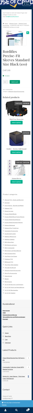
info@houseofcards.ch (12, 16)
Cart (6, 339)
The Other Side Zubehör (11, 264)
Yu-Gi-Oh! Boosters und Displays (14, 284)
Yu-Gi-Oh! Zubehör (10, 293)
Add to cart (14, 82)
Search (16, 410)
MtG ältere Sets (9, 242)
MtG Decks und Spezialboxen (13, 250)
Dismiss (4, 405)
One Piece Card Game (11, 256)
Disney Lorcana (9, 211)
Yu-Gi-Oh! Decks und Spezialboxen (14, 287)
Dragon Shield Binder (11, 214)
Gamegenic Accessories (11, 231)
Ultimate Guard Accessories (16, 91)
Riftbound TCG (9, 262)
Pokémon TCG (9, 259)
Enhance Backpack (10, 225)
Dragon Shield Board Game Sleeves (14, 217)
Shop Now (8, 336)
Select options (16, 122)
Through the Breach (10, 267)
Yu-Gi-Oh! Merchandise (11, 290)
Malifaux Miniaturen (10, 236)
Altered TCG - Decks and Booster (14, 200)
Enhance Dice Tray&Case (12, 228)
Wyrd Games (8, 281)
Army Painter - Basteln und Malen (14, 205)
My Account (5, 410)
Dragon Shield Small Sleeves (12, 219)
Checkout (8, 342)
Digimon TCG (8, 208)
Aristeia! (7, 202)
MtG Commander (9, 248)
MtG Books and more (11, 245)
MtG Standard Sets (10, 253)
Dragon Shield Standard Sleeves (14, 222)
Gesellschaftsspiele (10, 233)
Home (6, 23)
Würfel (7, 279)
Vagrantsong (8, 276)
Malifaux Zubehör (10, 239)
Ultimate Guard (13, 23)
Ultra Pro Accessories (11, 273)
